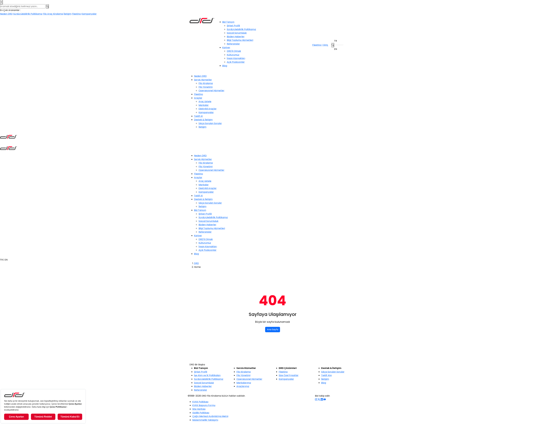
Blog (224, 65)
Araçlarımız (242, 386)
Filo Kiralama (206, 83)
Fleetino (76, 13)
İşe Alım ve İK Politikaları (207, 375)
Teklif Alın (326, 375)
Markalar (204, 105)
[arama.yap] (332, 45)
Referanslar (233, 43)
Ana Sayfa (272, 329)
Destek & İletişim (203, 119)
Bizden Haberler (236, 36)
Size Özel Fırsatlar (288, 375)
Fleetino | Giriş (320, 45)
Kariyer (226, 47)
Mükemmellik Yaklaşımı (205, 420)
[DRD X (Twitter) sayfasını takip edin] (319, 399)
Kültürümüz (233, 54)
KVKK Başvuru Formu (203, 405)
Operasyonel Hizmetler (211, 90)
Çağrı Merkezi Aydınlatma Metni (210, 416)
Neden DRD (6, 13)
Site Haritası (199, 409)
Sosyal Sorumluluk (237, 33)
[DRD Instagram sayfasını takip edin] (316, 399)
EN (335, 49)
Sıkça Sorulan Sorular (210, 123)
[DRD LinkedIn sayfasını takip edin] (322, 399)
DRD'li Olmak (234, 51)
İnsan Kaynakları (236, 58)
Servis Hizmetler (203, 79)
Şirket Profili (233, 25)
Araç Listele (205, 101)
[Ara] (47, 6)
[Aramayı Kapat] (1, 2)
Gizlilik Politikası (200, 412)
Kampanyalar (89, 13)
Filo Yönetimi (205, 87)
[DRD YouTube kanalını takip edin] (324, 399)
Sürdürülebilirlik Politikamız (27, 13)
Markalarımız (243, 382)
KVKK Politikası (200, 401)
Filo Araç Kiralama (53, 13)
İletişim (67, 13)
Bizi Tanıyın (228, 22)
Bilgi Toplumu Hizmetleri (240, 40)
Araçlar (198, 98)
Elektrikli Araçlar (208, 108)
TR (335, 40)
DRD (196, 263)
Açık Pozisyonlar (236, 62)
